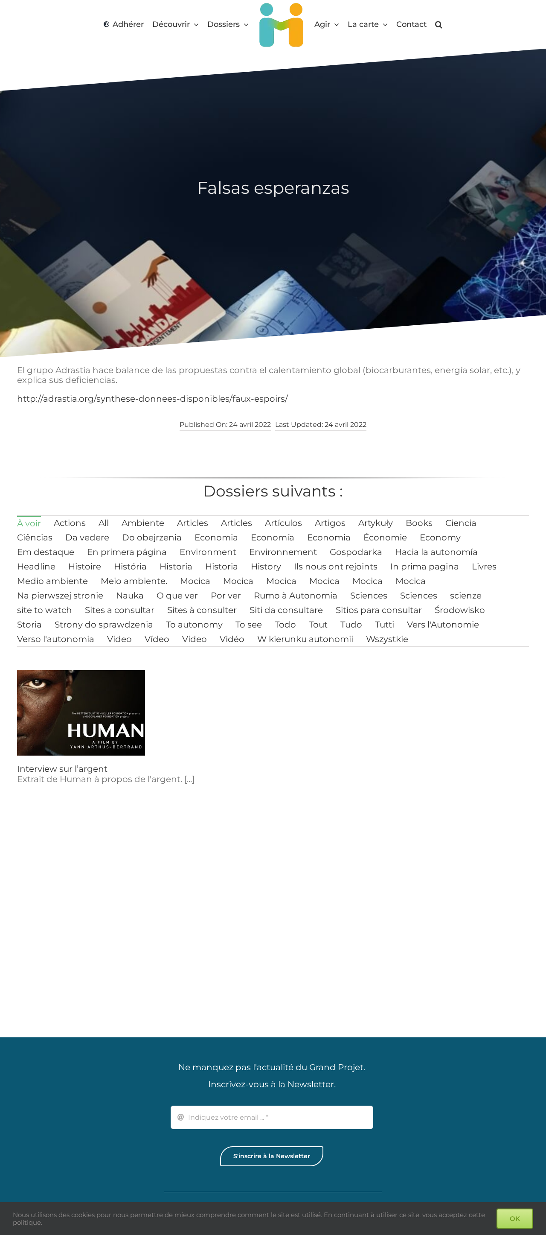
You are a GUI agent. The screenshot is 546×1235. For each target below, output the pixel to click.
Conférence (173, 775)
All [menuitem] (104, 523)
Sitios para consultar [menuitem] (379, 610)
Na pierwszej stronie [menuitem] (60, 595)
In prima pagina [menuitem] (424, 566)
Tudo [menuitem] (351, 624)
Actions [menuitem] (70, 523)
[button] (440, 24)
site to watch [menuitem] (44, 610)
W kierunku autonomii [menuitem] (305, 639)
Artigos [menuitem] (330, 523)
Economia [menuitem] (216, 537)
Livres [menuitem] (484, 566)
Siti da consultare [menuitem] (286, 610)
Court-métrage (311, 769)
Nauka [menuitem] (130, 595)
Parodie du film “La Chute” (466, 933)
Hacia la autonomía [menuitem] (436, 552)
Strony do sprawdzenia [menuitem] (104, 624)
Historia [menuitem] (176, 566)
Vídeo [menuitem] (157, 639)
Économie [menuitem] (385, 537)
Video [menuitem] (119, 639)
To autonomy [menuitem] (194, 624)
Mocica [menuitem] (195, 581)
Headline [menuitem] (36, 566)
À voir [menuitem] (29, 523)
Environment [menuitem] (208, 552)
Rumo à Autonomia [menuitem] (295, 595)
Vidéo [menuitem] (232, 639)
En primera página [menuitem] (127, 552)
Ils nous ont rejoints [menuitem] (336, 566)
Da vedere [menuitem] (87, 537)
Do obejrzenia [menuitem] (152, 537)
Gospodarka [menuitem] (356, 552)
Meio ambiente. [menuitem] (134, 581)
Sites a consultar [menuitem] (119, 610)
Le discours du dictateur (330, 939)
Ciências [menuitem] (34, 537)
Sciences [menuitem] (368, 595)
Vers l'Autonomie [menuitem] (443, 624)
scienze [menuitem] (466, 595)
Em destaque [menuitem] (45, 552)
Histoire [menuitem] (84, 566)
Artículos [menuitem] (283, 523)
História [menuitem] (130, 566)
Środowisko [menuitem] (460, 610)
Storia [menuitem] (29, 624)
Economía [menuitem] (272, 537)
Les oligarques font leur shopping (89, 939)
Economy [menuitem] (440, 537)
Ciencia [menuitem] (460, 523)
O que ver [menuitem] (177, 595)
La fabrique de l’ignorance (203, 939)
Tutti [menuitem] (384, 624)
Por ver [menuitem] (226, 595)
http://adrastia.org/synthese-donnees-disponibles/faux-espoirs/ (152, 399)
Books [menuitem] (419, 523)
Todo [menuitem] (285, 624)
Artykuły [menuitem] (375, 523)
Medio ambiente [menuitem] (52, 581)
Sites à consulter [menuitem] (202, 610)
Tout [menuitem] (318, 624)
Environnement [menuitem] (283, 552)
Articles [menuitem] (192, 523)
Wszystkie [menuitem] (387, 639)
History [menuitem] (266, 566)
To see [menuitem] (248, 624)
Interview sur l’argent (62, 769)
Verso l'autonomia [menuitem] (55, 639)
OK (515, 1219)
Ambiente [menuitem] (143, 523)
